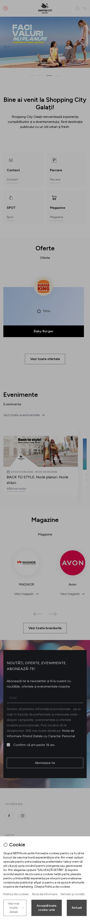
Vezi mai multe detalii (13, 908)
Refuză (77, 908)
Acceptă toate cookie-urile (47, 908)
